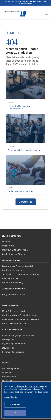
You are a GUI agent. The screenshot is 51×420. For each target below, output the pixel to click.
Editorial (6, 241)
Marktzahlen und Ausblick (14, 323)
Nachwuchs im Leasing (12, 282)
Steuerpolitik (8, 348)
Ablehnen (15, 404)
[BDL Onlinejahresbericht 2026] (14, 13)
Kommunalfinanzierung (13, 352)
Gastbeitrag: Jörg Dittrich (13, 254)
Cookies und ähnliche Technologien (29, 386)
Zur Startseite (25, 201)
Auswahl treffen (11, 397)
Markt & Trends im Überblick (15, 311)
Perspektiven (8, 245)
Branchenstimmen (10, 278)
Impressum (7, 380)
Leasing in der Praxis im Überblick (17, 266)
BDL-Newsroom (9, 376)
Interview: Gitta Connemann (15, 250)
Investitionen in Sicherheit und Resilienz (20, 319)
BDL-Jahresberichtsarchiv (13, 294)
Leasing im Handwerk (12, 270)
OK (15, 413)
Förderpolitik (8, 339)
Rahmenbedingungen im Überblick (18, 335)
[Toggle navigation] (46, 14)
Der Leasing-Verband (11, 368)
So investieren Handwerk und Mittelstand (21, 274)
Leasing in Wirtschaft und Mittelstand (19, 315)
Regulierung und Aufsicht (14, 343)
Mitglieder (7, 372)
